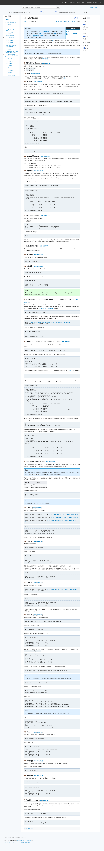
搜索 (58, 7)
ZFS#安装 (45, 59)
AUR (83, 2)
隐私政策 (5, 842)
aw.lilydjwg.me (91, 12)
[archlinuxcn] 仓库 (92, 2)
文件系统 (30, 828)
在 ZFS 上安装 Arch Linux (71, 34)
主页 (61, 2)
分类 (25, 828)
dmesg (70, 370)
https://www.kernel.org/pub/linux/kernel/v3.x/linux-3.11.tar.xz (50, 322)
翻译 (55, 33)
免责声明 (22, 842)
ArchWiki (72, 2)
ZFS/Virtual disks (44, 31)
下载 (100, 2)
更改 (40, 33)
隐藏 (10, 16)
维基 (66, 2)
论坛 (78, 2)
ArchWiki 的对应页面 (37, 35)
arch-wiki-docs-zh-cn (35, 12)
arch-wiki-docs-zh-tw (50, 12)
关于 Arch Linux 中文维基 (14, 842)
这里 (64, 78)
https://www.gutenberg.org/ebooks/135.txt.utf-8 (62, 589)
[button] (4, 7)
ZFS (26, 25)
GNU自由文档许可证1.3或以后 (24, 840)
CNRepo (41, 11)
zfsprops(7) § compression (46, 308)
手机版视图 (27, 842)
